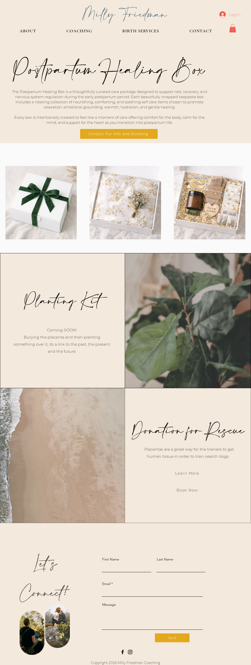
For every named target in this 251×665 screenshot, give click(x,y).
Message (109, 604)
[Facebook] (123, 652)
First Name (110, 559)
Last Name (165, 559)
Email (106, 583)
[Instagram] (130, 652)
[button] (232, 28)
